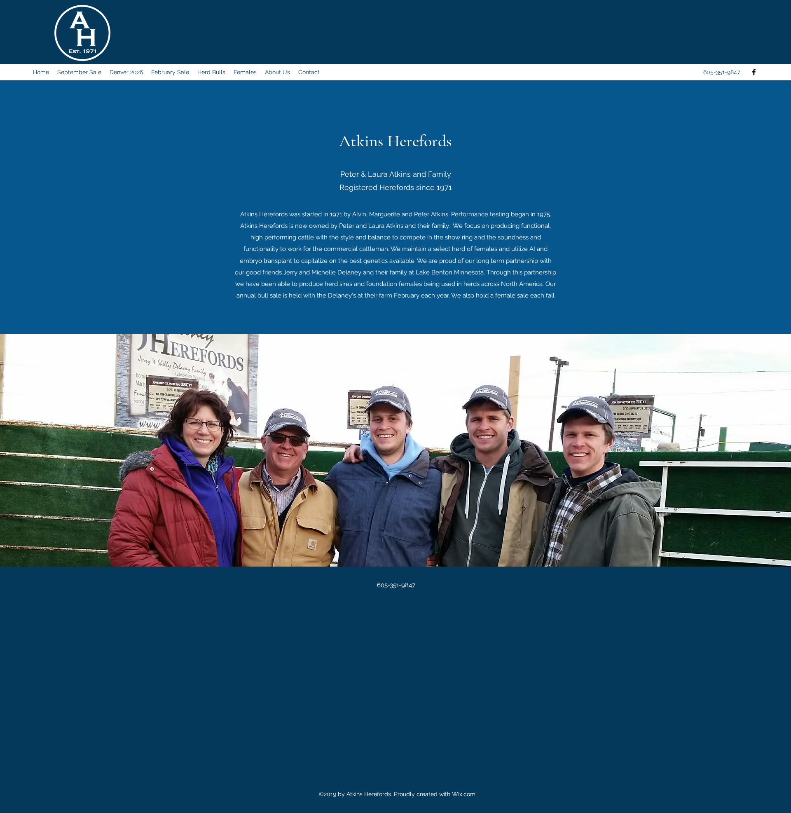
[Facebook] (754, 72)
